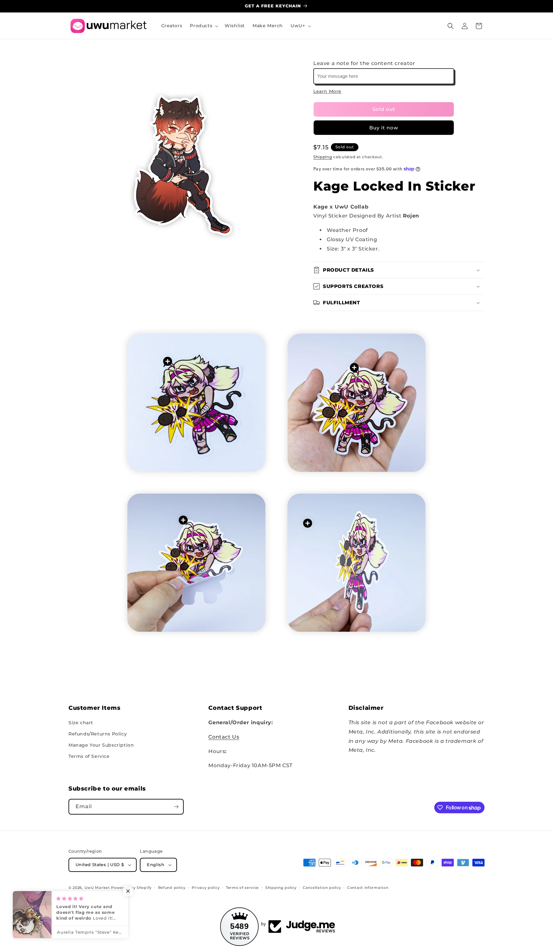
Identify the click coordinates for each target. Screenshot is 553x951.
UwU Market (97, 887)
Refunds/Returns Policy (97, 734)
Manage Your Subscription (101, 745)
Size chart (80, 723)
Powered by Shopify (131, 887)
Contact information (367, 887)
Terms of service (242, 887)
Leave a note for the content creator (364, 63)
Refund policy (172, 887)
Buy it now (383, 128)
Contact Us (223, 737)
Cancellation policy (322, 887)
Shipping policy (281, 887)
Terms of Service (89, 756)
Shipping (322, 156)
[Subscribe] (176, 807)
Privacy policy (206, 887)
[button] (203, 25)
